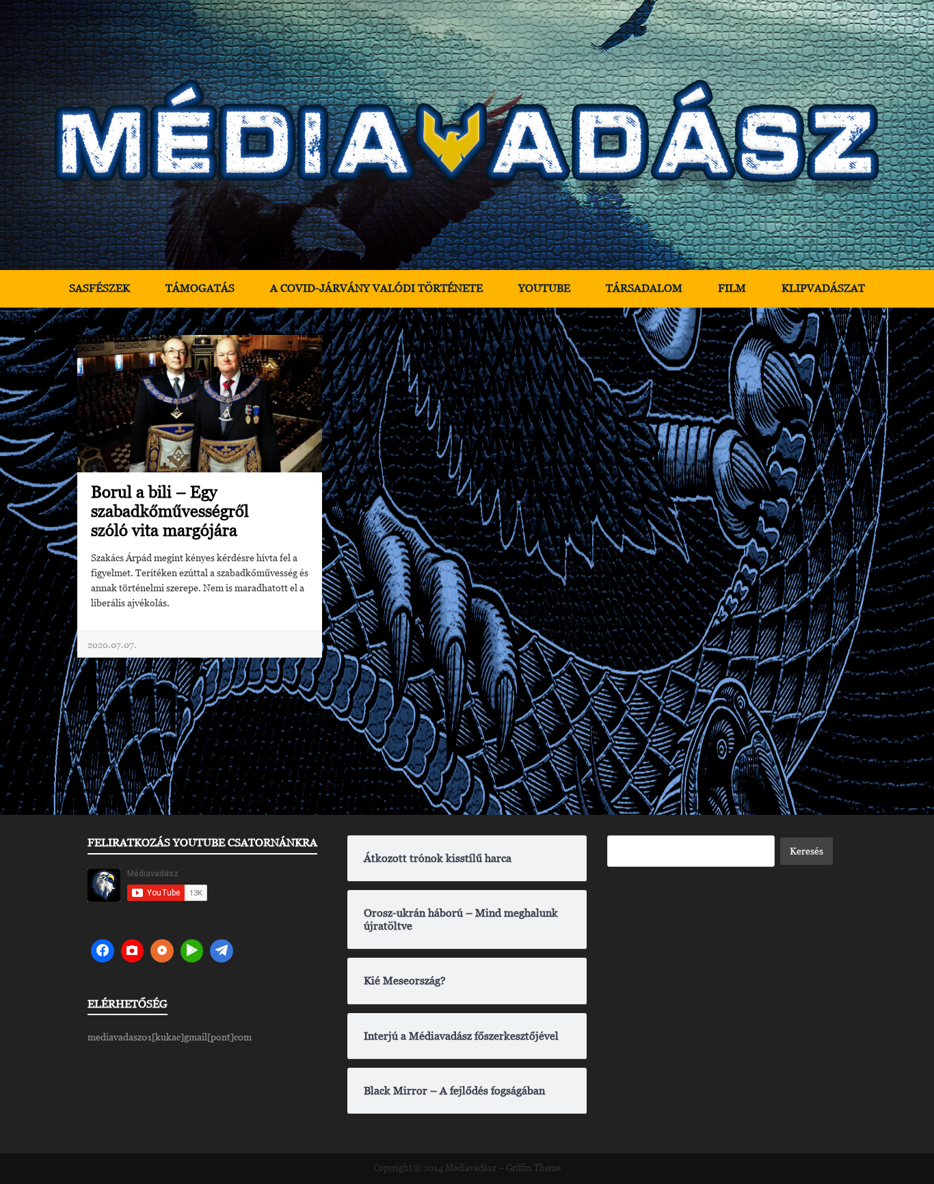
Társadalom (644, 288)
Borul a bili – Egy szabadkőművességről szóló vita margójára (170, 511)
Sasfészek (99, 288)
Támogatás (200, 288)
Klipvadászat (823, 288)
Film (732, 288)
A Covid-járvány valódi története (376, 288)
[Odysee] (162, 951)
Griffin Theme (533, 1168)
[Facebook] (103, 951)
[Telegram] (221, 951)
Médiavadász (470, 1168)
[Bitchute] (133, 951)
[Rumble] (192, 951)
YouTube (544, 288)
